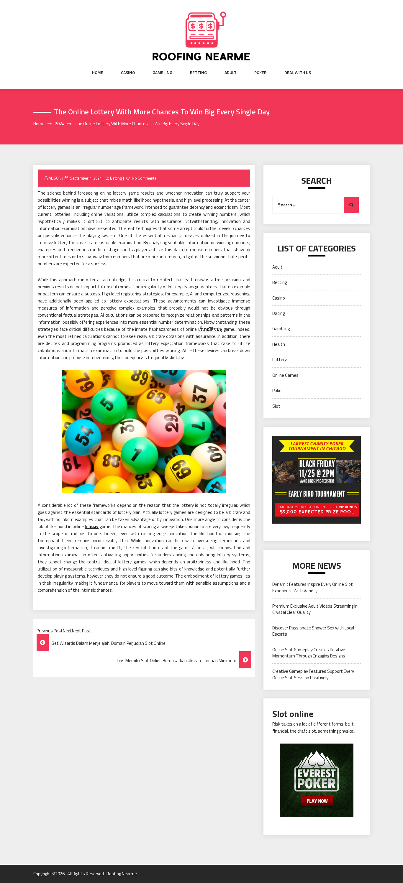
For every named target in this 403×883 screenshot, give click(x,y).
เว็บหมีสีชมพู (210, 329)
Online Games (285, 375)
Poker (260, 72)
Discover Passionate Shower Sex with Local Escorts (313, 630)
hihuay (92, 526)
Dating (278, 313)
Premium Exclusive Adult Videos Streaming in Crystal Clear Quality (315, 609)
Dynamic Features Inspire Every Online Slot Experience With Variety (312, 587)
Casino (128, 72)
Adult (231, 72)
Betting (198, 72)
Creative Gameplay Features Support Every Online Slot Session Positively (313, 674)
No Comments (144, 178)
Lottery (279, 359)
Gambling (162, 72)
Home (97, 72)
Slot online (292, 714)
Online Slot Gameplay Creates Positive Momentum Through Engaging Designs (308, 652)
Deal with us (297, 72)
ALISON (55, 178)
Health (278, 344)
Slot (276, 406)
